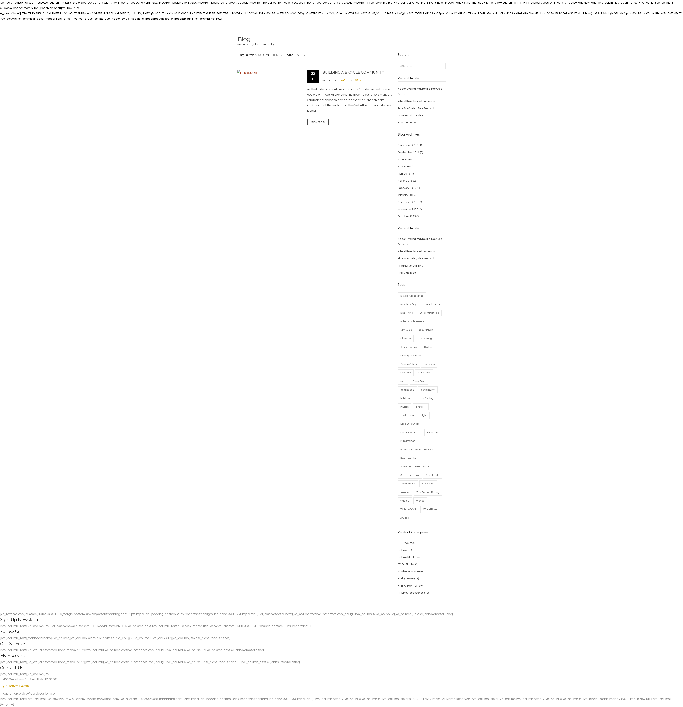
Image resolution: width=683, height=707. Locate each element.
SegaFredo (432, 475)
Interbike (421, 407)
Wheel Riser (430, 509)
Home (241, 44)
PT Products (406, 543)
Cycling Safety (408, 364)
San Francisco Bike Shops (415, 466)
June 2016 (404, 159)
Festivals (405, 372)
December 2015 (408, 202)
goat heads (407, 390)
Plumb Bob (433, 432)
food (403, 381)
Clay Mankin (426, 330)
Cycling (428, 347)
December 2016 (408, 145)
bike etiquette (432, 304)
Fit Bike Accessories (411, 592)
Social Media (407, 483)
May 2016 (404, 166)
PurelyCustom (429, 699)
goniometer (428, 390)
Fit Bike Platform (408, 557)
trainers (404, 492)
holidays (405, 398)
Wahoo (420, 501)
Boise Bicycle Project (412, 321)
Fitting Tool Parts (409, 585)
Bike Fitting (406, 313)
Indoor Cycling (425, 398)
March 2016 (405, 180)
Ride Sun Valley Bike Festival (416, 108)
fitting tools (424, 372)
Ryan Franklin (408, 458)
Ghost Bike (419, 381)
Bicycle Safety (408, 304)
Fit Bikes (403, 550)
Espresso (429, 364)
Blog (358, 80)
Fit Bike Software (409, 571)
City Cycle (406, 330)
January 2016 (406, 195)
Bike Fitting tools (429, 313)
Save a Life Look (409, 475)
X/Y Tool (404, 518)
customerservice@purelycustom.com (29, 693)
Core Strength (426, 338)
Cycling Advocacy (410, 355)
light (424, 415)
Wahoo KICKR (408, 509)
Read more (318, 121)
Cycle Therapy (408, 347)
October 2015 (407, 216)
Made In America (410, 432)
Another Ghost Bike (410, 115)
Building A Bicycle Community (353, 72)
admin (342, 80)
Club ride (405, 338)
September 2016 (409, 152)
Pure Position (407, 441)
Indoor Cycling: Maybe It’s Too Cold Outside (420, 91)
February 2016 (407, 187)
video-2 (404, 501)
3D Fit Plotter (406, 564)
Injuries (404, 407)
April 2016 (404, 173)
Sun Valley (428, 483)
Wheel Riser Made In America (416, 101)
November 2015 (408, 209)
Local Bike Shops (409, 424)
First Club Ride (407, 122)
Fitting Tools (406, 578)
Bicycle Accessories (411, 296)
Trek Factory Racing (428, 492)
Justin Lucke (407, 415)
